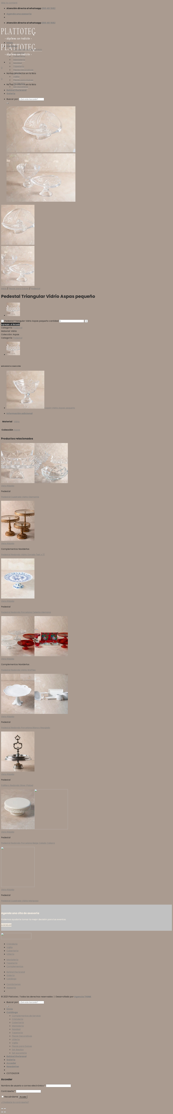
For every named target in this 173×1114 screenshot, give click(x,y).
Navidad (17, 63)
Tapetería (18, 66)
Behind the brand (16, 90)
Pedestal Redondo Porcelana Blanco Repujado (25, 727)
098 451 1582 (48, 8)
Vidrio (17, 421)
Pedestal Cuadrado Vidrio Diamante (20, 496)
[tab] (89, 413)
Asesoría (11, 987)
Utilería (17, 73)
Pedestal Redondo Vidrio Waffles (18, 670)
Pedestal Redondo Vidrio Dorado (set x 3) (23, 554)
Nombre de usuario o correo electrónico (23, 1085)
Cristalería (18, 52)
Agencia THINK (82, 996)
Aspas (17, 429)
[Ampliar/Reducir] (5, 1108)
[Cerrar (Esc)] (2, 1108)
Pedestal (35, 288)
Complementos (14, 966)
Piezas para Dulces (23, 80)
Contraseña (8, 1091)
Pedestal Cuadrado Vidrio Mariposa (19, 900)
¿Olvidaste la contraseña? (15, 1102)
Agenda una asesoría (18, 13)
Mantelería (19, 59)
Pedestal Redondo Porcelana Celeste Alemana (26, 612)
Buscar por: (12, 99)
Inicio (9, 42)
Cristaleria (11, 944)
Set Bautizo (19, 83)
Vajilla (16, 76)
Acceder (23, 1097)
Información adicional (19, 413)
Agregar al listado (10, 324)
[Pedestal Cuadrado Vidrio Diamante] (13, 315)
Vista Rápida (7, 485)
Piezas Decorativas (23, 69)
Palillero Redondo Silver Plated (17, 785)
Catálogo (12, 46)
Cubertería (19, 56)
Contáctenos (13, 984)
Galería (10, 93)
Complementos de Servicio (27, 49)
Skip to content (9, 2)
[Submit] (7, 103)
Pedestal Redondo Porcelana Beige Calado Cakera (28, 843)
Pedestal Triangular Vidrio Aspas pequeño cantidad (31, 320)
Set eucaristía (20, 86)
